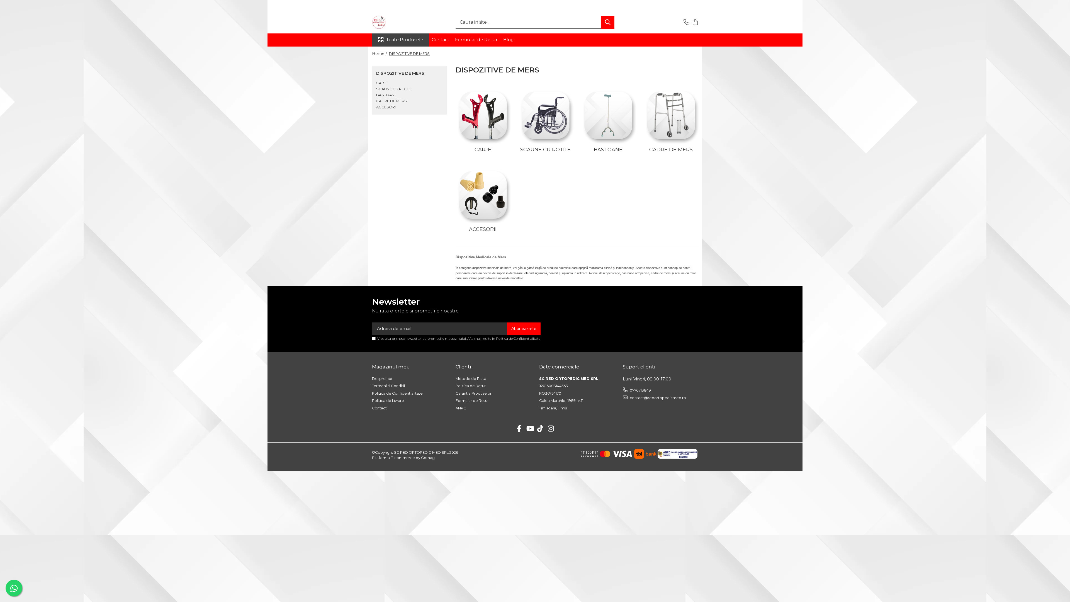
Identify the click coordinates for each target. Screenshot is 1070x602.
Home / (380, 53)
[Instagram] (551, 429)
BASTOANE (386, 95)
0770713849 (640, 390)
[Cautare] (607, 22)
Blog (508, 39)
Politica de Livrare (388, 400)
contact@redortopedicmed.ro (657, 397)
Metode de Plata (471, 378)
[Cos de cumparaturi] (695, 22)
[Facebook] (519, 429)
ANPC (461, 408)
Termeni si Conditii (388, 385)
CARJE (382, 83)
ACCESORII (386, 107)
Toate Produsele (404, 39)
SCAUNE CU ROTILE (394, 89)
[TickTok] (540, 429)
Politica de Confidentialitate (518, 338)
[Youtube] (530, 429)
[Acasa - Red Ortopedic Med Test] (400, 22)
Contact (440, 39)
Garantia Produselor (474, 393)
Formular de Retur (476, 39)
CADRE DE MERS (391, 101)
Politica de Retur (471, 385)
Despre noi (382, 378)
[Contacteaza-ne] (686, 22)
